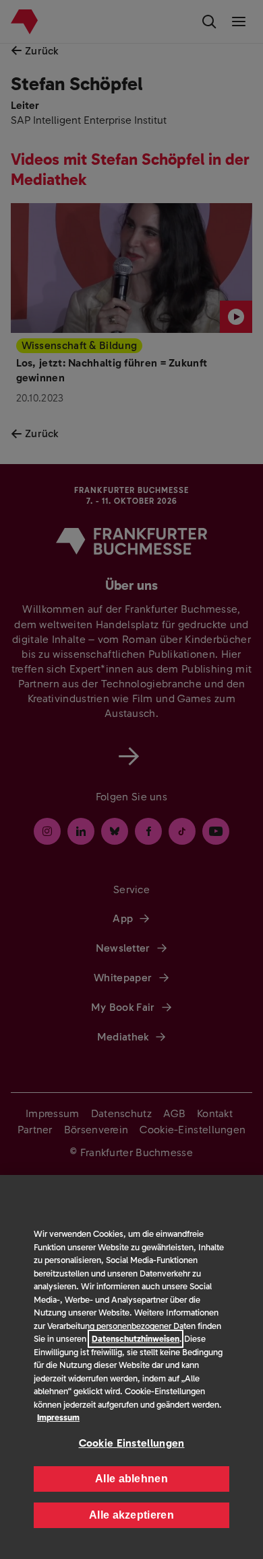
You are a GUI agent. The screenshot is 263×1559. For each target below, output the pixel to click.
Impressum (58, 1417)
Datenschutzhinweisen (135, 1339)
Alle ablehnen (131, 1478)
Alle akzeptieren (131, 1515)
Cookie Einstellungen (132, 1443)
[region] (131, 1367)
